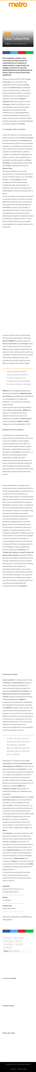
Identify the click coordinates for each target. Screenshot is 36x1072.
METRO (9, 44)
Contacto (13, 1069)
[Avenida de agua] (18, 993)
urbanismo (7, 947)
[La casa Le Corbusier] (18, 966)
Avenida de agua (8, 1006)
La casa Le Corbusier (9, 978)
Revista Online (22, 1069)
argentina (7, 938)
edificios (19, 941)
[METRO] (18, 4)
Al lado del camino (8, 1033)
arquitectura (18, 938)
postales (19, 944)
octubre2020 (8, 944)
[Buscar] (33, 4)
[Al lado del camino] (18, 1021)
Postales (7, 33)
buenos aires (8, 941)
